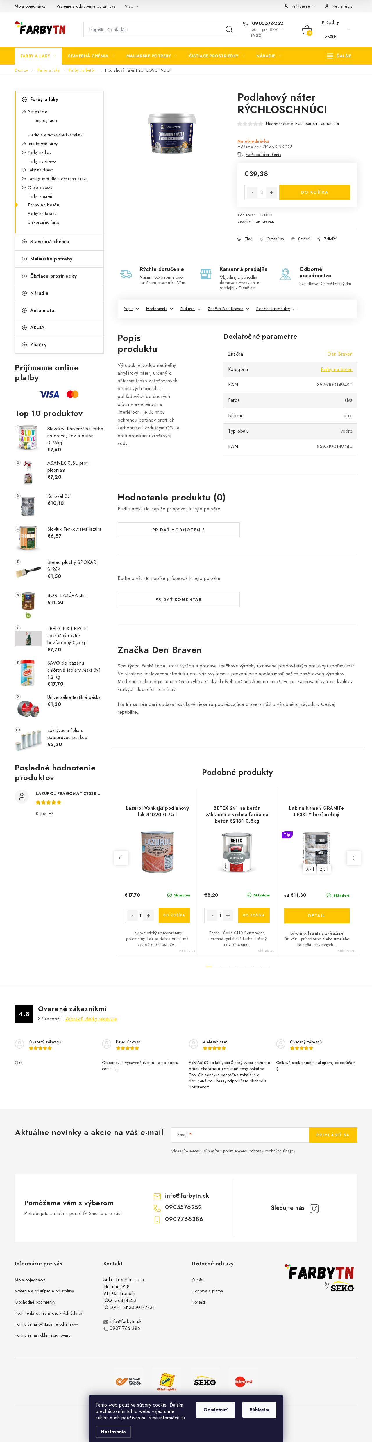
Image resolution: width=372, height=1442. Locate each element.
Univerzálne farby (44, 222)
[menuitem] (38, 56)
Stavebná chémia (49, 241)
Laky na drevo (40, 170)
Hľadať (229, 29)
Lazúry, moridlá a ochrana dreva (58, 179)
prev (121, 858)
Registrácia (343, 6)
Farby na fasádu (42, 213)
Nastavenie (113, 1431)
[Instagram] (314, 1208)
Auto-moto (42, 310)
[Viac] (339, 56)
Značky (38, 344)
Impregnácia (46, 120)
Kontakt (198, 1302)
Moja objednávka (30, 6)
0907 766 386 (125, 1328)
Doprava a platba (207, 1291)
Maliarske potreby (51, 258)
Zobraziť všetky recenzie (91, 1018)
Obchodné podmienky (35, 1302)
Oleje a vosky (40, 187)
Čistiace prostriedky (53, 276)
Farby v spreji (40, 196)
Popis (128, 309)
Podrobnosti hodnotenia (317, 123)
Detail (317, 916)
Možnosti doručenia (263, 154)
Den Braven (263, 222)
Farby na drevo (42, 161)
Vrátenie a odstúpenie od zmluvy (86, 6)
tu (183, 1417)
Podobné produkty (273, 309)
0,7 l (309, 869)
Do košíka (315, 192)
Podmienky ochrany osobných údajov (49, 1313)
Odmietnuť (215, 1410)
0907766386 (184, 1219)
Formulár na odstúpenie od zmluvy (46, 1324)
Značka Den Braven (226, 309)
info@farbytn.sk (187, 1195)
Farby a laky (44, 99)
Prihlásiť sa (333, 1135)
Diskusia (187, 309)
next (354, 858)
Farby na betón (43, 205)
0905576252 (266, 23)
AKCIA (37, 327)
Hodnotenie (156, 309)
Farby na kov (39, 152)
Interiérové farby (43, 144)
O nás (197, 1280)
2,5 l (324, 869)
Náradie (39, 293)
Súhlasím (259, 1410)
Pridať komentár (178, 599)
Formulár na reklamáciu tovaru (43, 1335)
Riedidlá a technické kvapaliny (55, 135)
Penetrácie (37, 112)
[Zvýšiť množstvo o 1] (271, 192)
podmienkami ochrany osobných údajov (259, 1151)
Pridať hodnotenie (178, 530)
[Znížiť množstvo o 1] (252, 192)
